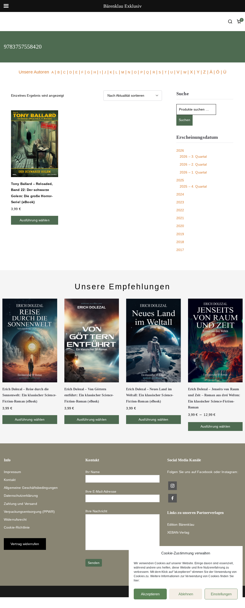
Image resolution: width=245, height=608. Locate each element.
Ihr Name (92, 472)
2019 (180, 234)
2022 (180, 210)
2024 (180, 194)
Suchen (184, 120)
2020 (180, 226)
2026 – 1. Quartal (193, 172)
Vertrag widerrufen (25, 544)
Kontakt (10, 480)
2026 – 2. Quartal (193, 164)
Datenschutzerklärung (21, 495)
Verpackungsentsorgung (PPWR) (29, 511)
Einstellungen (221, 594)
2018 (180, 242)
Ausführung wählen (34, 220)
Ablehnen (185, 594)
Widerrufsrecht (15, 519)
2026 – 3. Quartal (193, 156)
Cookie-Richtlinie (17, 527)
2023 (180, 202)
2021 (180, 218)
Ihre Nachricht (96, 511)
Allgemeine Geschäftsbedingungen (31, 488)
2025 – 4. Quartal (193, 186)
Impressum (12, 472)
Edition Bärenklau (180, 524)
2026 (180, 150)
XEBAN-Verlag (178, 532)
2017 (180, 250)
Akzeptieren (150, 594)
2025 (180, 180)
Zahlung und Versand (20, 504)
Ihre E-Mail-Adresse (100, 491)
